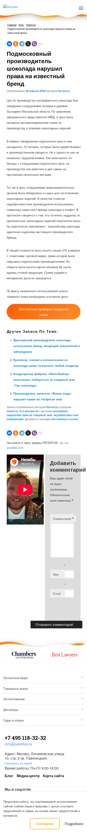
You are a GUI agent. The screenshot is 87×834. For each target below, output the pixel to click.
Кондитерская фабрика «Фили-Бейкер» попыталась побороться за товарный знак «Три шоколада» (44, 379)
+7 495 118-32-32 (25, 738)
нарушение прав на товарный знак (29, 415)
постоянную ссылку (64, 419)
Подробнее (74, 823)
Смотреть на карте (18, 763)
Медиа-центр (28, 776)
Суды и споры (13, 720)
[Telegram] (22, 43)
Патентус (64, 91)
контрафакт (60, 411)
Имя (56, 574)
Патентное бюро (15, 678)
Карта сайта (53, 776)
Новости (31, 24)
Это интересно (29, 411)
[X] (28, 43)
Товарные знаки (15, 688)
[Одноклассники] (15, 43)
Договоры (11, 710)
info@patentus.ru (18, 744)
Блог (21, 24)
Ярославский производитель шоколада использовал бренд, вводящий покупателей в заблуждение (46, 346)
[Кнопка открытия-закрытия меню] (81, 8)
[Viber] (34, 43)
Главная (12, 24)
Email (56, 593)
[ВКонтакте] (9, 43)
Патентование (14, 699)
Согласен (44, 823)
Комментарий (63, 518)
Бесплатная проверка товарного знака (43, 312)
